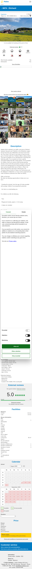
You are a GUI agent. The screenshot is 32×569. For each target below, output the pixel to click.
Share (29, 14)
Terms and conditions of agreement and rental (16, 539)
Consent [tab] (8, 212)
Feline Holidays (16, 1)
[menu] (30, 1)
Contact (10, 560)
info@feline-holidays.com (22, 565)
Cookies (18, 556)
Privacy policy (11, 556)
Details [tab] (24, 212)
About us (15, 560)
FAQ (22, 556)
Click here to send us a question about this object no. (14, 549)
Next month (24, 466)
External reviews (14, 47)
